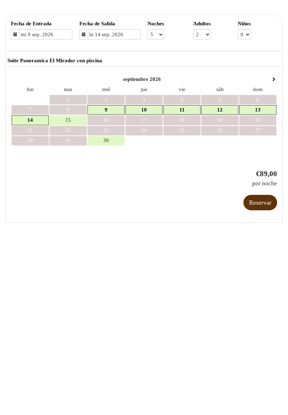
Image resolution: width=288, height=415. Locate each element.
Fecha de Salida (97, 23)
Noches (156, 23)
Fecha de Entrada (31, 23)
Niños (244, 23)
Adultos (202, 23)
